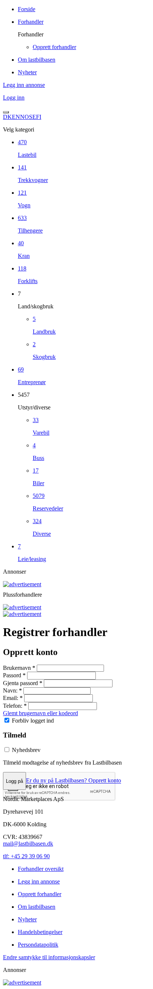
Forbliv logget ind (33, 720)
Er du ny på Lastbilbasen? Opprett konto (73, 781)
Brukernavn (19, 668)
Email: (13, 698)
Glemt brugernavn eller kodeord (40, 713)
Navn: (12, 690)
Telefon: (15, 706)
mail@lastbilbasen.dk (28, 843)
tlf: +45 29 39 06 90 (26, 856)
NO (24, 117)
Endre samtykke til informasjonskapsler (49, 957)
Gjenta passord (22, 683)
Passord (14, 675)
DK (7, 117)
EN (16, 117)
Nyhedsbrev (26, 750)
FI (38, 117)
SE (32, 117)
